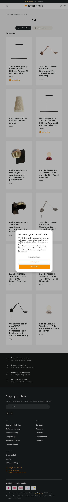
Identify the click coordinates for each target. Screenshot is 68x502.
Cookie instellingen (34, 257)
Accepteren (34, 266)
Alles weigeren (34, 262)
